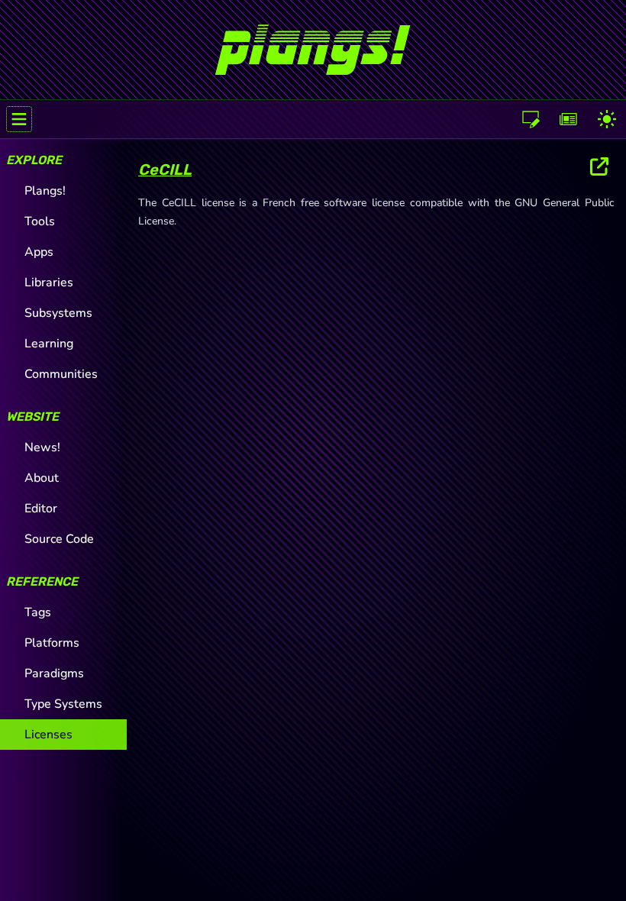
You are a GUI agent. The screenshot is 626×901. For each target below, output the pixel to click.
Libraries (48, 282)
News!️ (42, 447)
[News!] (569, 119)
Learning (48, 343)
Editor (40, 508)
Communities (61, 374)
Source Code (59, 539)
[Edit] (530, 119)
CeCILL (165, 169)
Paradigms (54, 673)
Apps (38, 252)
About (41, 478)
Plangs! (45, 190)
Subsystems (58, 313)
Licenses (48, 734)
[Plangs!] (312, 43)
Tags (37, 612)
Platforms (51, 643)
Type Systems (63, 704)
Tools (39, 221)
